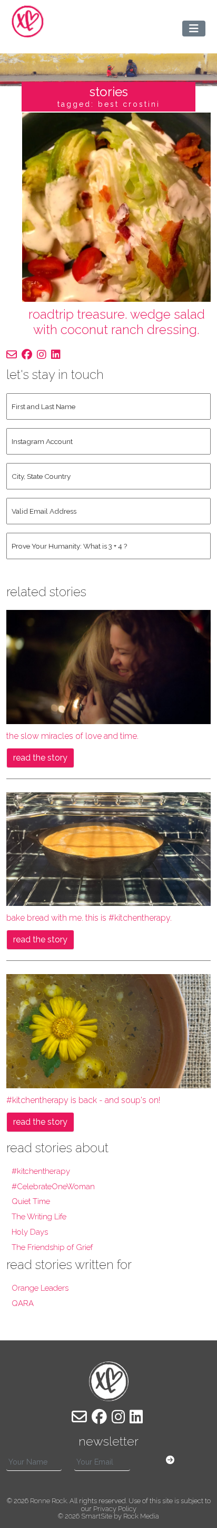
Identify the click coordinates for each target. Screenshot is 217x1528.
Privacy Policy (114, 1509)
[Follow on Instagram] (41, 354)
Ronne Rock (48, 1501)
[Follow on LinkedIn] (56, 354)
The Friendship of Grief (52, 1247)
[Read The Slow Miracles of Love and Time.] (108, 666)
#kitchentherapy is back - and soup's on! (83, 1100)
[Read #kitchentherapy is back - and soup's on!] (108, 1030)
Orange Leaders (40, 1288)
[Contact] (11, 354)
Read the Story (40, 758)
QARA (23, 1303)
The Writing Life (39, 1216)
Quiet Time (31, 1201)
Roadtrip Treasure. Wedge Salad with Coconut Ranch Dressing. (116, 322)
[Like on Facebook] (27, 354)
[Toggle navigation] (193, 28)
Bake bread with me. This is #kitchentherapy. (89, 918)
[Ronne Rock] (28, 21)
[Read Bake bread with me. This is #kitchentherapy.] (108, 849)
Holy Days (30, 1232)
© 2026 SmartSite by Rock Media (108, 1516)
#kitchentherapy (41, 1171)
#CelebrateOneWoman (53, 1186)
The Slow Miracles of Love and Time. (72, 736)
